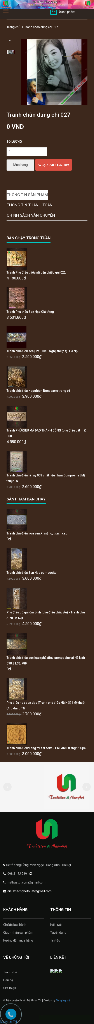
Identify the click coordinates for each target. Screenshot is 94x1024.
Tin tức (55, 940)
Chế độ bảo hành (14, 924)
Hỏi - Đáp (56, 924)
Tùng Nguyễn (63, 1000)
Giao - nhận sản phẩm (18, 932)
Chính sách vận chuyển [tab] (31, 215)
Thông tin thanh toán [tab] (30, 205)
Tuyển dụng (58, 932)
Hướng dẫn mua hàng (18, 940)
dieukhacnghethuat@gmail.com (29, 891)
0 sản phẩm (67, 12)
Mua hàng (20, 165)
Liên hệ (8, 980)
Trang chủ (13, 27)
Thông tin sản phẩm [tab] (27, 194)
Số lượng (14, 141)
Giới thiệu (9, 988)
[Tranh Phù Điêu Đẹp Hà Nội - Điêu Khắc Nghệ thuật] (47, 834)
